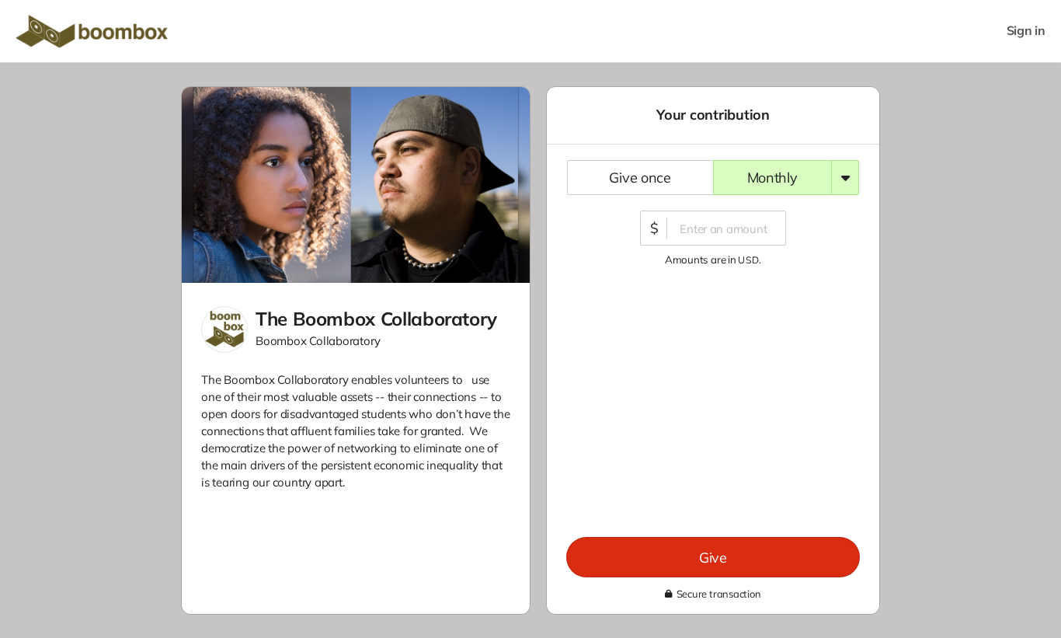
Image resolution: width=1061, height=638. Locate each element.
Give (713, 558)
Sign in (1026, 30)
